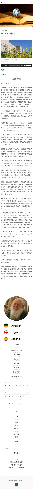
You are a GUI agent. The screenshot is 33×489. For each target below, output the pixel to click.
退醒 (16, 437)
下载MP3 (3, 70)
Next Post (27, 288)
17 (9, 400)
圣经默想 (4, 30)
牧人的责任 (16, 368)
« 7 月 (16, 412)
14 (23, 396)
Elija (2, 36)
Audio (16, 422)
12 (16, 396)
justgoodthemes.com (19, 480)
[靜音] (25, 65)
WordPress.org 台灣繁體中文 (16, 468)
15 (27, 396)
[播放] (3, 65)
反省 (16, 425)
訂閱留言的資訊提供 (16, 465)
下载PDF (3, 74)
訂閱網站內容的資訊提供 (16, 462)
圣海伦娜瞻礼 (16, 372)
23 (5, 403)
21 (23, 400)
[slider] (28, 65)
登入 (16, 459)
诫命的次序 (16, 359)
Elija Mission (16, 17)
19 (16, 400)
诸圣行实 (16, 434)
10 (9, 396)
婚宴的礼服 (16, 363)
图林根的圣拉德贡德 (16, 376)
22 (27, 400)
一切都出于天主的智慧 (16, 350)
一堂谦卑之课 (16, 355)
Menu (4, 2)
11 (12, 396)
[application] (16, 65)
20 (20, 400)
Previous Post (7, 288)
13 (20, 396)
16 (5, 400)
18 (12, 400)
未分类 (16, 431)
